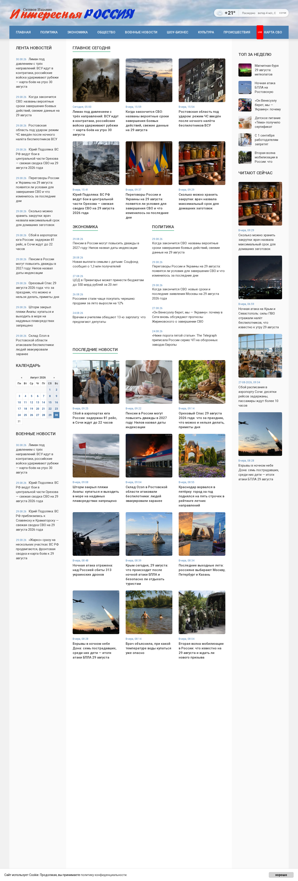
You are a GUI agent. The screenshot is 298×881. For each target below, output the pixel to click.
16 (56, 402)
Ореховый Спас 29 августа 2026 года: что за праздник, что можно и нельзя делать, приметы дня (37, 290)
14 (43, 402)
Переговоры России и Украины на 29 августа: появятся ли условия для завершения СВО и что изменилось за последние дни (37, 189)
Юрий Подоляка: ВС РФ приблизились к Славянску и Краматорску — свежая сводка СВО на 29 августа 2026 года (37, 520)
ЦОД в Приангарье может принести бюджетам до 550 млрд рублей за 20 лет (108, 281)
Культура (206, 32)
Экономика (77, 32)
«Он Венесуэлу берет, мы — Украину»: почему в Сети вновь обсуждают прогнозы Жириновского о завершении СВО (187, 315)
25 (25, 415)
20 (37, 408)
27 (37, 415)
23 (56, 408)
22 (49, 408)
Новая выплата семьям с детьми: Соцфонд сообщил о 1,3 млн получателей (105, 262)
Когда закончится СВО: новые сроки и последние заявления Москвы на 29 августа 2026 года (185, 292)
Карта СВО (273, 32)
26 (31, 415)
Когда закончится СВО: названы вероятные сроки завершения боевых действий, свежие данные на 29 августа (38, 106)
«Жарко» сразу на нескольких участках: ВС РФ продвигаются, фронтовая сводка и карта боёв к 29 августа (37, 549)
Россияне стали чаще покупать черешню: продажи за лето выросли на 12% (104, 299)
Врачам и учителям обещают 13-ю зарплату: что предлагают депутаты (109, 317)
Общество (106, 32)
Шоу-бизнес (177, 32)
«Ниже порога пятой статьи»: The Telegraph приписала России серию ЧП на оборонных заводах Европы (185, 338)
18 (25, 408)
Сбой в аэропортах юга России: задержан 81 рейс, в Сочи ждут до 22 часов (36, 242)
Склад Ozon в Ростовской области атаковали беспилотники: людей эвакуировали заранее (35, 345)
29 (49, 415)
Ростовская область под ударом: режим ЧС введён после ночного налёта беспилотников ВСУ (37, 132)
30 (56, 415)
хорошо (281, 875)
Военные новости (141, 32)
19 (31, 408)
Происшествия (237, 32)
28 (43, 415)
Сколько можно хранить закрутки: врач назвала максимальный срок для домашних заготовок (38, 218)
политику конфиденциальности (104, 875)
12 (31, 402)
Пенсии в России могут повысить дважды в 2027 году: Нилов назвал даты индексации (36, 266)
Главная (23, 32)
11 (25, 402)
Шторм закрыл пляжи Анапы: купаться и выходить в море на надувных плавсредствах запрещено (35, 316)
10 (19, 402)
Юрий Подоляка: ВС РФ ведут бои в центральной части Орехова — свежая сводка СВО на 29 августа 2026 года (37, 158)
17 (19, 408)
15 (49, 402)
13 (37, 402)
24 (19, 415)
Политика (49, 32)
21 (43, 408)
